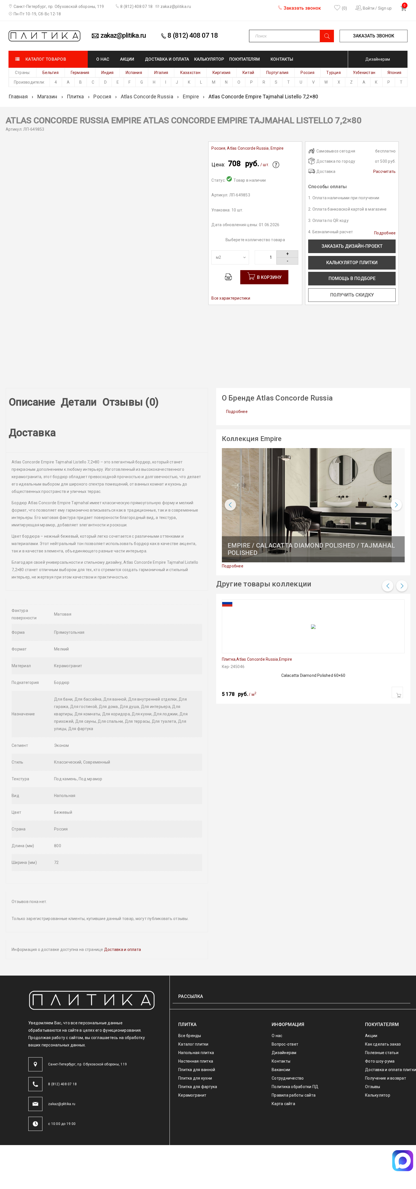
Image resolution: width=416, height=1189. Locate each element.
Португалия (277, 72)
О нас (277, 999)
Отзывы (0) (116, 399)
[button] (397, 692)
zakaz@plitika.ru (175, 6)
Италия (161, 72)
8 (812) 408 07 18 (136, 6)
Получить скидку (352, 295)
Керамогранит (192, 1058)
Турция (333, 72)
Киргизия (222, 72)
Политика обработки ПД (295, 1050)
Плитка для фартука (197, 1050)
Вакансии (281, 1033)
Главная (18, 96)
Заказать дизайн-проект (352, 246)
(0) (344, 8)
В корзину (269, 277)
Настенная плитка (195, 1024)
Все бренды (189, 999)
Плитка (75, 96)
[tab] (28, 402)
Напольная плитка (196, 1016)
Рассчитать (384, 171)
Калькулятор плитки (352, 262)
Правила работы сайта (294, 1058)
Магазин (47, 96)
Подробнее (385, 233)
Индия (107, 72)
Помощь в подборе (352, 278)
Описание (29, 399)
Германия (80, 72)
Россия (307, 72)
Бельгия (50, 72)
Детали (72, 399)
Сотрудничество (288, 1041)
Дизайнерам (377, 59)
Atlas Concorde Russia (147, 96)
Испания (134, 72)
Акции (371, 999)
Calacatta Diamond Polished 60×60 (313, 675)
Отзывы (372, 1050)
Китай (248, 72)
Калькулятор (377, 1058)
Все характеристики (230, 298)
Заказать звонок (301, 8)
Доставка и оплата (122, 912)
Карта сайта (283, 1067)
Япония (394, 72)
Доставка (159, 399)
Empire (191, 96)
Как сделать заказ (383, 1007)
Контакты (281, 1024)
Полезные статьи (381, 1016)
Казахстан (190, 72)
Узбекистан (364, 72)
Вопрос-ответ (285, 1007)
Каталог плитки (193, 1007)
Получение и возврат (385, 1041)
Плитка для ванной (196, 1033)
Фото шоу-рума (379, 1024)
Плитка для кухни (195, 1041)
